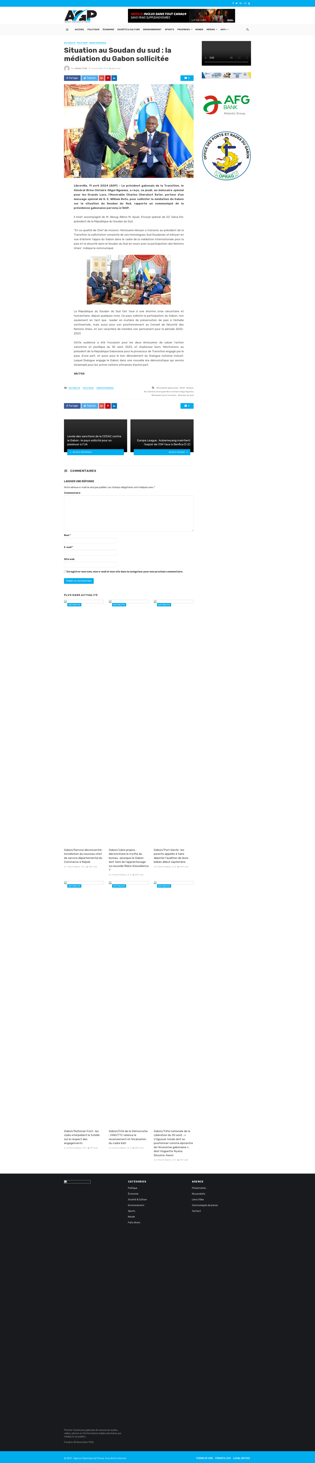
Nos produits (198, 1193)
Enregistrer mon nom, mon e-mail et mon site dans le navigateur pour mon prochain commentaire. (125, 571)
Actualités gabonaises (168, 388)
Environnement (152, 29)
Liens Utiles (198, 1199)
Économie (108, 29)
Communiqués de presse (205, 1205)
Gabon (191, 388)
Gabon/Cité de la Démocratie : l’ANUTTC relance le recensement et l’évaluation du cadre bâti (128, 1137)
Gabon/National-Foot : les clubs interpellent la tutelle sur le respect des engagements (82, 1137)
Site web (69, 559)
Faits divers (134, 1222)
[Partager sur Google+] (102, 78)
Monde (199, 29)
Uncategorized (97, 43)
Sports (169, 29)
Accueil (79, 29)
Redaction (81, 68)
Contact (196, 1211)
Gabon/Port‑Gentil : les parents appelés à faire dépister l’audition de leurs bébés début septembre (171, 856)
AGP (183, 388)
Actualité (69, 43)
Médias (211, 29)
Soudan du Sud (186, 395)
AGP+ (223, 29)
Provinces (183, 29)
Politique (93, 29)
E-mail (68, 547)
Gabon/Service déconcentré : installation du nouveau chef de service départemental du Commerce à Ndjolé (83, 856)
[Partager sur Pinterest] (108, 78)
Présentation (199, 1188)
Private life (223, 1458)
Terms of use (204, 1458)
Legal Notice (241, 1458)
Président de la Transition (165, 395)
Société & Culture (128, 29)
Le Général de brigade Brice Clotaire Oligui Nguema (169, 391)
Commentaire (72, 493)
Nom (67, 535)
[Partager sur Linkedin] (114, 78)
